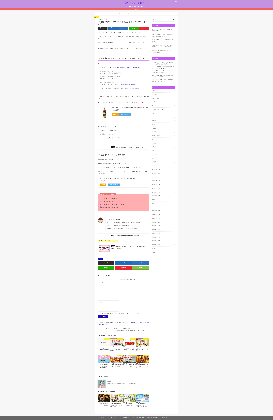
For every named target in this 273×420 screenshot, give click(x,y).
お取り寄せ (154, 94)
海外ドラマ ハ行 (156, 188)
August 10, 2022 (135, 88)
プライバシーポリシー (102, 417)
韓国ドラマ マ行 (156, 233)
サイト (99, 307)
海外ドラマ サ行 (156, 177)
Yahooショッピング (125, 114)
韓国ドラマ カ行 (156, 214)
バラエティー (155, 128)
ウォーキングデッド (156, 98)
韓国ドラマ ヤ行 (156, 237)
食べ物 (153, 248)
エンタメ (100, 258)
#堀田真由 (125, 67)
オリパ (153, 105)
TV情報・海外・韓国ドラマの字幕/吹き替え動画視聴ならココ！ (148, 417)
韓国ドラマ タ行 (156, 222)
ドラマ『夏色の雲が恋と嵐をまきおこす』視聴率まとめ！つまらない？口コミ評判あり (162, 46)
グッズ (153, 113)
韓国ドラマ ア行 (156, 210)
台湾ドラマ (154, 147)
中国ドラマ (154, 143)
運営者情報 (125, 417)
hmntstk (109, 381)
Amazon (115, 114)
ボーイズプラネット (156, 135)
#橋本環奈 (119, 67)
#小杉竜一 (130, 67)
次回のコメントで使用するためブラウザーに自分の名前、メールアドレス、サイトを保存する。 (120, 313)
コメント (100, 282)
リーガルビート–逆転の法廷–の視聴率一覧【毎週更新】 (162, 30)
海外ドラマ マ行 (156, 192)
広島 (153, 150)
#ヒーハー (118, 84)
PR (137, 9)
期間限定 (154, 162)
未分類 (153, 165)
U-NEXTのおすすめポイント (115, 417)
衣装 (153, 207)
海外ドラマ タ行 (156, 180)
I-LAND (153, 90)
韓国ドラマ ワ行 (156, 244)
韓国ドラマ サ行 (156, 218)
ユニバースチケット (156, 139)
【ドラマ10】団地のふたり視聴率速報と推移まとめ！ (162, 40)
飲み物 (153, 252)
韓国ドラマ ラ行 (156, 240)
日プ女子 (154, 154)
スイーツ (154, 120)
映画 (153, 158)
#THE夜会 (113, 67)
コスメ (153, 116)
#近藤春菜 (136, 67)
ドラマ (153, 124)
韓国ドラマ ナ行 (156, 225)
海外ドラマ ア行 (156, 169)
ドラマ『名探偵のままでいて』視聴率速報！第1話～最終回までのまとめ (162, 35)
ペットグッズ (155, 131)
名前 (99, 296)
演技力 (153, 199)
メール (100, 302)
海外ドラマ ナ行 (156, 184)
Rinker (117, 110)
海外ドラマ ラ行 (156, 195)
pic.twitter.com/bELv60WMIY (128, 84)
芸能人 (153, 203)
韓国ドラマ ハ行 (156, 229)
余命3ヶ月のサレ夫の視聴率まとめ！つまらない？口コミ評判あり (163, 51)
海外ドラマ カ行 (156, 173)
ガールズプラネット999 (157, 109)
